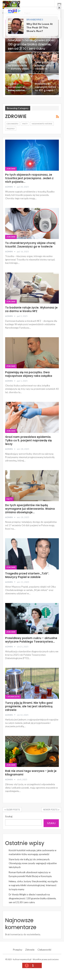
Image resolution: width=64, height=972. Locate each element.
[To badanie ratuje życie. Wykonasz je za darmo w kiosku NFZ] (32, 288)
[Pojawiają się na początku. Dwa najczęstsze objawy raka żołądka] (32, 352)
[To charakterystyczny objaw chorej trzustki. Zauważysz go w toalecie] (32, 223)
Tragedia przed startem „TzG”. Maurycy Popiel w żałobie (27, 575)
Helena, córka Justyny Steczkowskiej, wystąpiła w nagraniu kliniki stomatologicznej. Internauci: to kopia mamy (33, 885)
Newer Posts (50, 809)
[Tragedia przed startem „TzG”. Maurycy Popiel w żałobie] (32, 553)
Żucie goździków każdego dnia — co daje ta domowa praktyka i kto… (44, 68)
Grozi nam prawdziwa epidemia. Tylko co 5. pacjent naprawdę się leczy (28, 440)
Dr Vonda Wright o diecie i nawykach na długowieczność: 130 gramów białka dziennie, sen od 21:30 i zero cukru (31, 42)
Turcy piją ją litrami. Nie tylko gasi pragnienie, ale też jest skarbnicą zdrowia (29, 706)
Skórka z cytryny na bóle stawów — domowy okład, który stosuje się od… (18, 68)
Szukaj (8, 816)
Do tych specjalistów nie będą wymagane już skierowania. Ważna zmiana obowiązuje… (30, 508)
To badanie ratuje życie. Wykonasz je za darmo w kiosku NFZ (31, 309)
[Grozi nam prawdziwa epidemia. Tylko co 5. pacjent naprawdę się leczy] (32, 417)
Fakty (25, 124)
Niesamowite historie (42, 124)
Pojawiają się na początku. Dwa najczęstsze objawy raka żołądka (28, 374)
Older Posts (13, 809)
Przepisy (11, 129)
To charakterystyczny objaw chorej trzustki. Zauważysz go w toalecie (30, 244)
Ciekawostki (12, 124)
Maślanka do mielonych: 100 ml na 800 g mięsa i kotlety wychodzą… (45, 90)
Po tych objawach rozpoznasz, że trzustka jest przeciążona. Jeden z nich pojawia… (29, 178)
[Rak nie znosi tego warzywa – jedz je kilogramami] (32, 751)
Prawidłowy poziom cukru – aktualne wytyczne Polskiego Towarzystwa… (31, 639)
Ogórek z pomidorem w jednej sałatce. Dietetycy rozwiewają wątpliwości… (16, 92)
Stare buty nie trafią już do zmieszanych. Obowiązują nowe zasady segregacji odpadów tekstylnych (33, 863)
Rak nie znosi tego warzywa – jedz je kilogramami (31, 772)
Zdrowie (10, 168)
